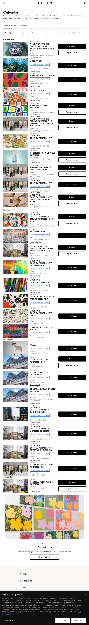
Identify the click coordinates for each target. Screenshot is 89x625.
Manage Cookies (9, 620)
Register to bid (72, 53)
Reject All (78, 620)
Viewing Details (35, 71)
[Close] (85, 594)
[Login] (84, 3)
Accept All (62, 620)
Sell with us (72, 65)
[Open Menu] (5, 3)
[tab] (7, 26)
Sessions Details (35, 242)
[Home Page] (44, 3)
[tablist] (44, 26)
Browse (72, 46)
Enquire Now (44, 557)
